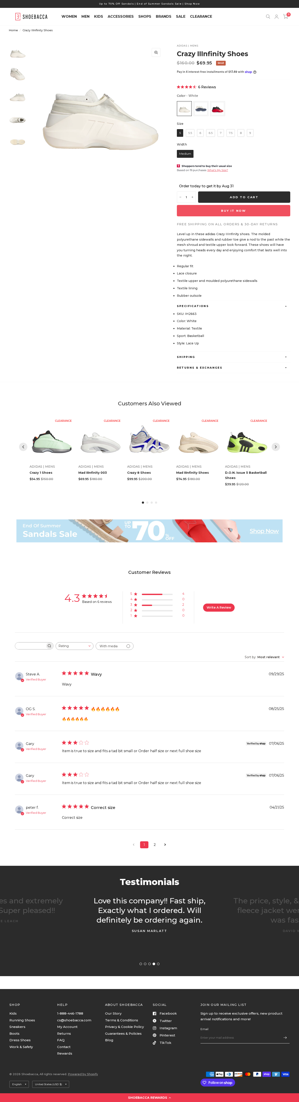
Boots (14, 1033)
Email (204, 1029)
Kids (13, 1013)
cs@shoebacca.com (74, 1020)
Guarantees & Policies (123, 1033)
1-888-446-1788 (70, 1013)
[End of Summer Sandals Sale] (149, 531)
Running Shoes (22, 1020)
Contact (63, 1047)
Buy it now (233, 210)
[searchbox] (30, 645)
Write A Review (219, 607)
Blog (109, 1040)
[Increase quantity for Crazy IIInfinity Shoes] (192, 197)
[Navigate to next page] (165, 844)
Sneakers (17, 1027)
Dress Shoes (20, 1040)
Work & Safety (21, 1047)
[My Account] (276, 16)
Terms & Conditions (121, 1020)
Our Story (113, 1013)
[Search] (268, 16)
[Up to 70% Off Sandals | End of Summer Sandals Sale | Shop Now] (149, 4)
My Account (67, 1027)
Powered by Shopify (83, 1074)
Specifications (193, 306)
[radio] (184, 108)
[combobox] (74, 646)
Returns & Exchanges (200, 367)
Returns (64, 1033)
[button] (149, 1097)
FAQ (61, 1040)
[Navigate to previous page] (134, 844)
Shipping (186, 357)
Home (13, 30)
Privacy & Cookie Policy (124, 1027)
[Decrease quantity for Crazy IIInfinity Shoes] (180, 197)
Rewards (64, 1053)
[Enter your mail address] (285, 1037)
